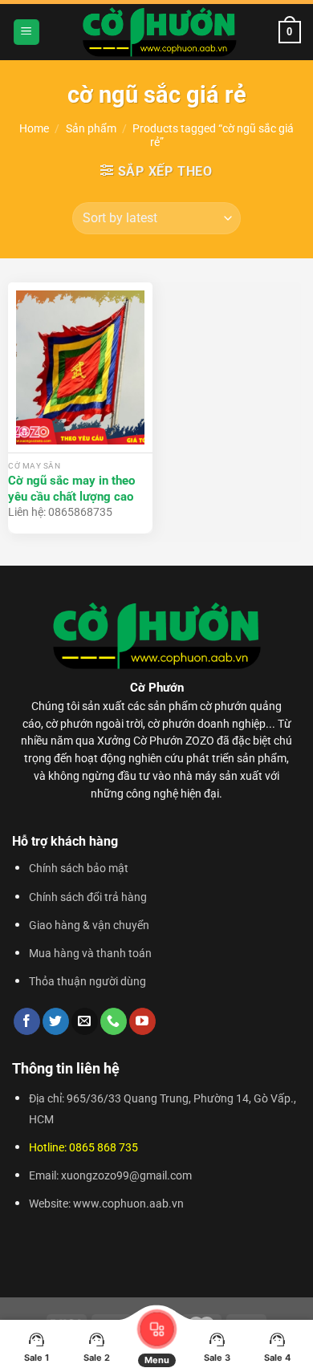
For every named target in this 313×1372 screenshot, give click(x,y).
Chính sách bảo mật (78, 868)
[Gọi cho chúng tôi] (113, 1021)
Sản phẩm (91, 128)
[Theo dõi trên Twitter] (56, 1021)
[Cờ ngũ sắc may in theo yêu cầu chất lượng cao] (80, 367)
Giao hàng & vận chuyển (89, 925)
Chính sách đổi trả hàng (88, 897)
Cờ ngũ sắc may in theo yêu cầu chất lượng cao (71, 488)
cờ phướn (223, 706)
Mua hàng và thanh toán (90, 953)
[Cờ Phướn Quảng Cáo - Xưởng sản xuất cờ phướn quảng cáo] (159, 32)
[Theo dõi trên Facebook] (27, 1021)
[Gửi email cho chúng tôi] (84, 1021)
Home (34, 128)
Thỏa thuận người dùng (87, 981)
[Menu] (26, 32)
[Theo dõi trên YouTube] (142, 1021)
